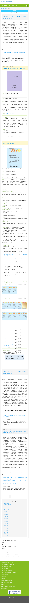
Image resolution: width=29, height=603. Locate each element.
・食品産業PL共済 (4, 568)
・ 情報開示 (16, 554)
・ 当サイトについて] (15, 556)
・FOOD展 (3, 578)
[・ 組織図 (3, 554)
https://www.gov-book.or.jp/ (17, 130)
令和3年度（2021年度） (9, 338)
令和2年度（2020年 (8, 341)
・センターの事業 (4, 550)
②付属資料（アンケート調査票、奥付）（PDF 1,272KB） (14, 480)
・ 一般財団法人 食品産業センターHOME (8, 540)
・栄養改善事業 (4, 588)
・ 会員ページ (3, 558)
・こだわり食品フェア (5, 574)
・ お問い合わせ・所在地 (5, 556)
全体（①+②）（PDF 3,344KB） (9, 483)
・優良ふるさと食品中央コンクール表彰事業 (9, 572)
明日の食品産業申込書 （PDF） (11, 254)
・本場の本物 (3, 576)
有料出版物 (6, 503)
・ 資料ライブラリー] (15, 546)
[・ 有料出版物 (8, 546)
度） (13, 341)
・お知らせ (3, 542)
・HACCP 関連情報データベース (7, 562)
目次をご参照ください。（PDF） (12, 113)
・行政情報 (3, 548)
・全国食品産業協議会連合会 (6, 580)
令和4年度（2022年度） (9, 335)
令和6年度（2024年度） (9, 329)
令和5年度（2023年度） (9, 332)
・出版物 (2, 546)
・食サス (2, 584)
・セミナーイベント (4, 544)
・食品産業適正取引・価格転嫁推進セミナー (9, 586)
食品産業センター (4, 8)
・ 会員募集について (9, 554)
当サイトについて (15, 599)
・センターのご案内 (4, 552)
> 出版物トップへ (6, 509)
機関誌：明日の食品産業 (8, 143)
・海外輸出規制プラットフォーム (7, 566)
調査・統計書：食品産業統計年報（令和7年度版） (14, 68)
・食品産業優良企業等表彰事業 (6, 570)
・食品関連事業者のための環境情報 (7, 564)
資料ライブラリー (8, 504)
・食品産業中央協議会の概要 (6, 582)
